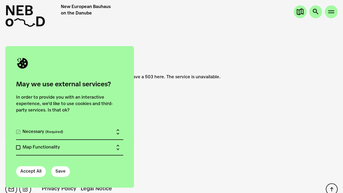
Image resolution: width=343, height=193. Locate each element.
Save (60, 171)
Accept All (31, 171)
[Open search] (315, 11)
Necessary (43, 132)
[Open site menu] (331, 11)
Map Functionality (41, 147)
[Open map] (300, 11)
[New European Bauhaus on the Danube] (33, 16)
